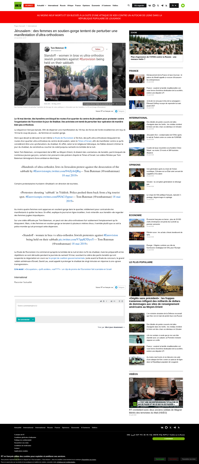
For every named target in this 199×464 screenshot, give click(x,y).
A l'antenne (106, 5)
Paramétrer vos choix (21, 443)
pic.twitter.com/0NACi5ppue (56, 196)
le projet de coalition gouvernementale (67, 258)
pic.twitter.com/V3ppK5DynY (76, 239)
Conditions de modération (22, 445)
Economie (96, 5)
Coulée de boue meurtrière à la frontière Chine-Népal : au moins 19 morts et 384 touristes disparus (164, 150)
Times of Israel (84, 141)
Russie (63, 5)
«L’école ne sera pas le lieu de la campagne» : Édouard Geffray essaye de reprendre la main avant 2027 (164, 103)
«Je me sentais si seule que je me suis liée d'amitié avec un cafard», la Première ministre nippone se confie (164, 337)
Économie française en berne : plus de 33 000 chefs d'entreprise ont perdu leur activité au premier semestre (164, 221)
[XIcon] (158, 5)
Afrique (70, 5)
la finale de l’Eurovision (63, 138)
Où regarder (139, 5)
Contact (16, 448)
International (53, 5)
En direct (29, 5)
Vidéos (115, 5)
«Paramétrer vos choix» (88, 459)
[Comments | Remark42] (70, 314)
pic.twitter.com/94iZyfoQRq (64, 171)
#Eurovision (40, 171)
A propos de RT (19, 434)
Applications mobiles (21, 451)
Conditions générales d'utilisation (25, 437)
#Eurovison (32, 196)
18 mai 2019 (69, 175)
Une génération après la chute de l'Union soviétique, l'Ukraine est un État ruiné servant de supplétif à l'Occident (165, 171)
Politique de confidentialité (22, 440)
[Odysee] (154, 5)
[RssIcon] (166, 5)
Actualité (40, 5)
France (78, 5)
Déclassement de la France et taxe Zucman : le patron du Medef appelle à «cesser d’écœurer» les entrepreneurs (164, 77)
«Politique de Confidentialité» (66, 462)
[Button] (183, 5)
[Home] (18, 5)
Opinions (86, 5)
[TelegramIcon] (162, 5)
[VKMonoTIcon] (150, 5)
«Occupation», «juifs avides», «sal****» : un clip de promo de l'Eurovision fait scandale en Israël (63, 269)
